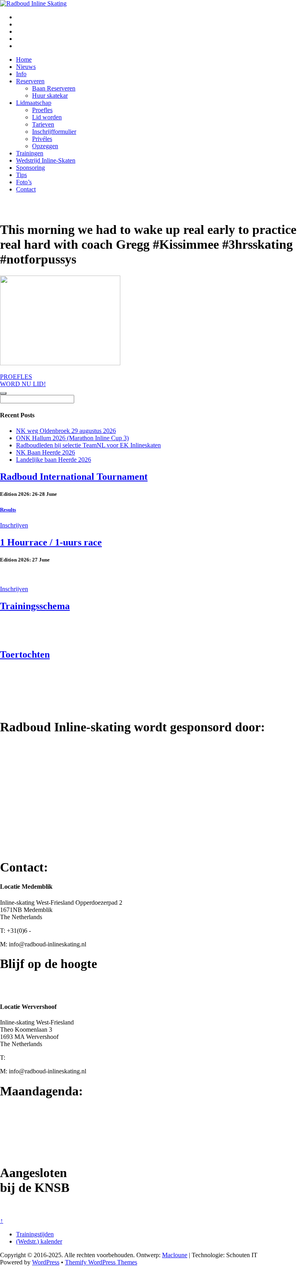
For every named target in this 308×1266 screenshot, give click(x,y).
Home (24, 59)
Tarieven (43, 124)
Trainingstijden (35, 1234)
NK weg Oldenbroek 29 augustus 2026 (66, 430)
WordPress (45, 1262)
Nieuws (26, 66)
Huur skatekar (50, 95)
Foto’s (24, 182)
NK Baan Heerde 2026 (45, 452)
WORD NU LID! (23, 383)
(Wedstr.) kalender (39, 1241)
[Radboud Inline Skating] (33, 3)
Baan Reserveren (53, 88)
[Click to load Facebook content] (3, 393)
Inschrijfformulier (54, 131)
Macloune (174, 1255)
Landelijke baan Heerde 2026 (53, 459)
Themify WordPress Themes (101, 1262)
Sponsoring (30, 167)
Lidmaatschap (33, 102)
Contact (26, 189)
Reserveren (30, 81)
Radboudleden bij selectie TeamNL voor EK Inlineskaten (88, 445)
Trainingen (29, 153)
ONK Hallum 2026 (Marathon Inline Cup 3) (72, 438)
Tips (21, 174)
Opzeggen (45, 146)
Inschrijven (14, 525)
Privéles (42, 138)
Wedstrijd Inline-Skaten (45, 160)
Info (21, 73)
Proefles (42, 110)
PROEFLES (16, 376)
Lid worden (47, 117)
